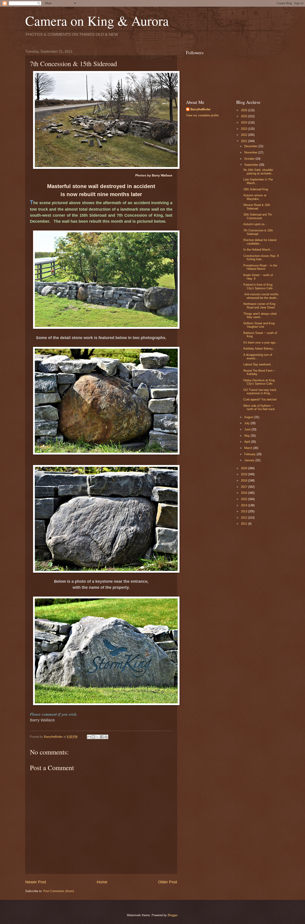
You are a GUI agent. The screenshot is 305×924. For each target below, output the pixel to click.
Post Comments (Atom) (58, 891)
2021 (244, 141)
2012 (244, 517)
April (247, 441)
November (251, 152)
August (249, 417)
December (251, 146)
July (247, 423)
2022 (244, 134)
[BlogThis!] (93, 737)
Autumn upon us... (255, 224)
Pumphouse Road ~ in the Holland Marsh (260, 267)
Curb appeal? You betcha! (260, 399)
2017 (244, 486)
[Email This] (89, 737)
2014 (244, 505)
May (247, 435)
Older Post (167, 882)
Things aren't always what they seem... (260, 315)
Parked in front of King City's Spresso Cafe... (259, 286)
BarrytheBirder (200, 109)
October (249, 158)
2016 (244, 492)
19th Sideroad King (255, 189)
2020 (244, 468)
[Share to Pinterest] (106, 737)
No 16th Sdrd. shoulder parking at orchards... (258, 171)
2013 (244, 511)
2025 (244, 116)
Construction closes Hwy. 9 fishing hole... (261, 257)
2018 (244, 480)
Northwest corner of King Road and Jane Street (259, 305)
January (249, 460)
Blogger (172, 915)
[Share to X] (97, 737)
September (251, 164)
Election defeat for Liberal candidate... (259, 241)
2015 (244, 499)
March (248, 448)
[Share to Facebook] (102, 737)
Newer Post (35, 882)
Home (102, 882)
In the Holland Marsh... (258, 249)
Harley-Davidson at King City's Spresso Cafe (259, 382)
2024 (244, 122)
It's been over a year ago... (260, 342)
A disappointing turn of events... (257, 356)
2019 (244, 474)
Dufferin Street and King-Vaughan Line (259, 325)
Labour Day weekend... (258, 364)
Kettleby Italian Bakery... (259, 348)
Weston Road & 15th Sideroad (256, 206)
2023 (244, 128)
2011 (244, 523)
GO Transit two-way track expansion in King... (259, 391)
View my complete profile (202, 115)
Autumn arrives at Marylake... (254, 197)
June (247, 429)
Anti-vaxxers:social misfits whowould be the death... (261, 296)
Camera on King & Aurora (97, 20)
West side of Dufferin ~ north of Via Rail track (259, 407)
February (250, 454)
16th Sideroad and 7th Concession (257, 216)
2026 (244, 110)
